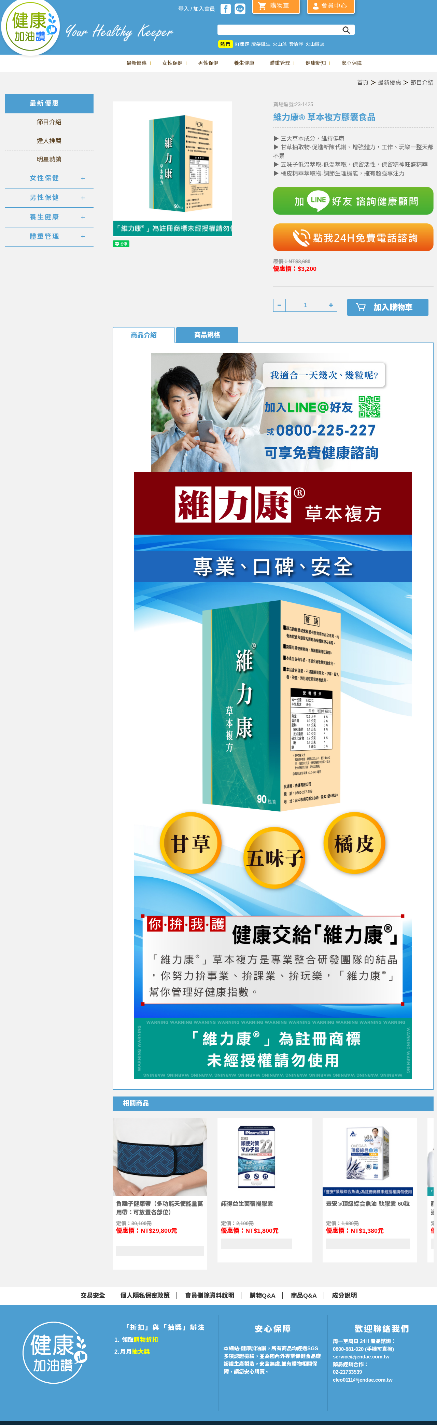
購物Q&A (263, 1295)
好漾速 (242, 44)
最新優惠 (136, 63)
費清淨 (296, 44)
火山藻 (279, 44)
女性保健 (172, 63)
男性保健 (208, 63)
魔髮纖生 (260, 44)
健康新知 (316, 63)
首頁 (363, 83)
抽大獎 (141, 1352)
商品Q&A (304, 1295)
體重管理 (280, 63)
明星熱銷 (49, 159)
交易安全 (93, 1295)
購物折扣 (146, 1340)
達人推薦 (49, 141)
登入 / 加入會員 (196, 9)
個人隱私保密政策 (145, 1295)
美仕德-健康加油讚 (30, 29)
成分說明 (344, 1295)
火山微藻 (314, 44)
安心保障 (351, 63)
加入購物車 (393, 307)
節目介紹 (422, 83)
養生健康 (244, 63)
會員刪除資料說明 (209, 1295)
